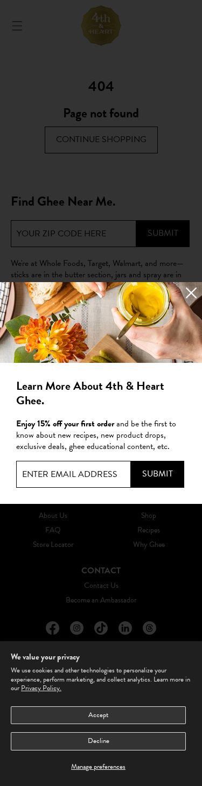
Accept (98, 715)
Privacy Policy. (41, 688)
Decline (98, 740)
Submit (157, 473)
